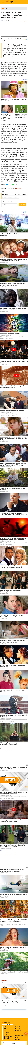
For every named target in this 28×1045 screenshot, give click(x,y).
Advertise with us (19, 1033)
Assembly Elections (13, 197)
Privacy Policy (19, 1035)
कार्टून (5, 1034)
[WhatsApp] (25, 32)
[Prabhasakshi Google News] (26, 39)
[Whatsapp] (13, 185)
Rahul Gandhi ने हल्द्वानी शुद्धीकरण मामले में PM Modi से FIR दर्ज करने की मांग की (14, 1001)
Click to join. (17, 188)
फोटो (5, 1028)
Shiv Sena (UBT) (6, 194)
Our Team (18, 1039)
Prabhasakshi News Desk (7, 38)
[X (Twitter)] (25, 29)
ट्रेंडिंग (5, 1026)
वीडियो (5, 1030)
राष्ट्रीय (6, 8)
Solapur (4, 197)
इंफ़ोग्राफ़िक (6, 1032)
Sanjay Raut (16, 194)
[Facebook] (25, 26)
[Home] (3, 8)
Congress (23, 194)
